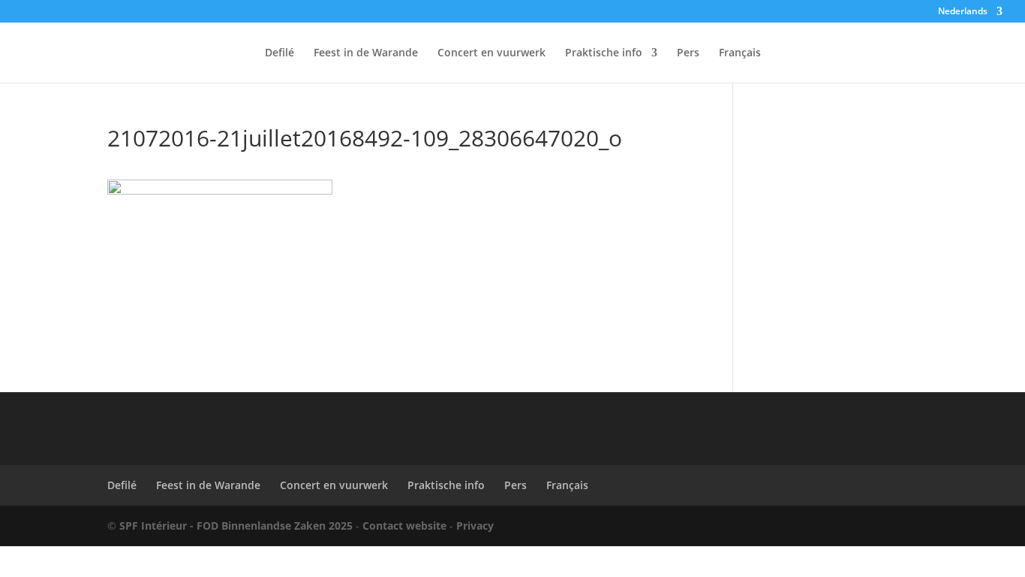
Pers (688, 53)
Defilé (279, 53)
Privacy (475, 525)
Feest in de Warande (366, 53)
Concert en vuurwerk (491, 53)
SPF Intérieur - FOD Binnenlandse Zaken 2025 (236, 525)
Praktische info (603, 53)
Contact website (404, 525)
